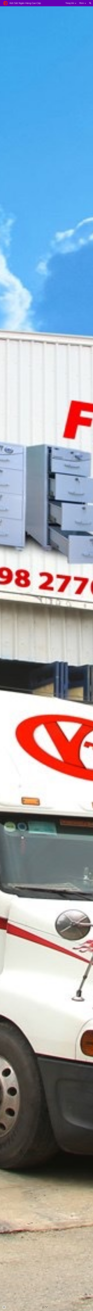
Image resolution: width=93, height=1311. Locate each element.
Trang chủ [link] (70, 3)
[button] (90, 3)
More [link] (81, 3)
